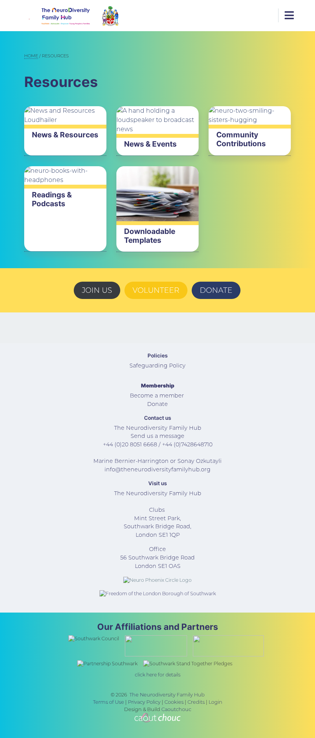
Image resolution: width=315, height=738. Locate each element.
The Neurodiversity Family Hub (167, 695)
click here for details (158, 675)
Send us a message (157, 435)
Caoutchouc (176, 709)
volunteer (156, 290)
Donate (157, 404)
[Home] (54, 15)
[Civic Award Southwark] (110, 15)
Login (215, 702)
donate (216, 290)
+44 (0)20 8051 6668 (130, 444)
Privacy (136, 702)
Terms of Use (108, 702)
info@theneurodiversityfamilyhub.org (157, 469)
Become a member (157, 395)
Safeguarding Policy (157, 365)
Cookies (174, 702)
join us (97, 290)
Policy (153, 702)
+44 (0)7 (173, 444)
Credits (196, 702)
